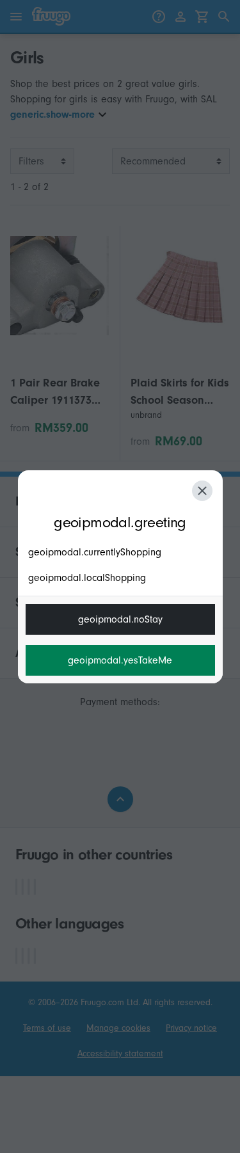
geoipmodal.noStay (120, 619)
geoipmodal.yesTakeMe (120, 660)
